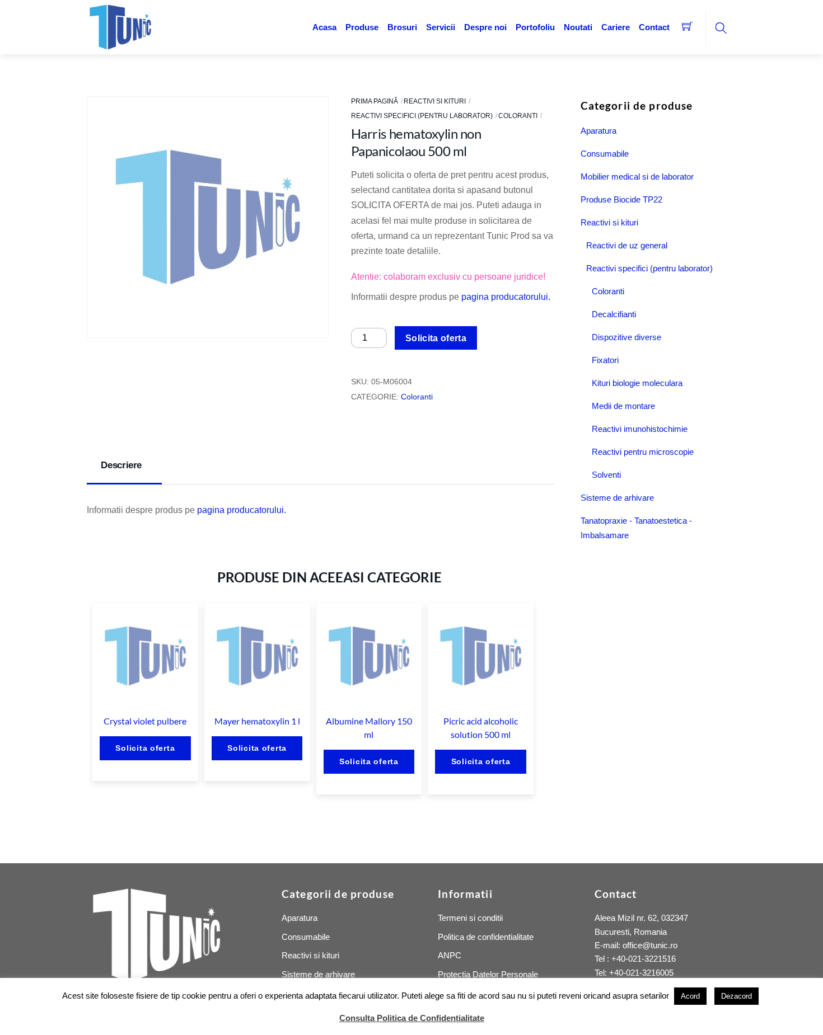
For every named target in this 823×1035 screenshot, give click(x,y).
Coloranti (517, 116)
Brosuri (402, 27)
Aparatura (598, 130)
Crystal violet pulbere (145, 721)
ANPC (449, 955)
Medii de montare (623, 406)
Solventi (606, 474)
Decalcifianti (614, 314)
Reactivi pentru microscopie (643, 452)
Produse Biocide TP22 (621, 199)
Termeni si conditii (470, 918)
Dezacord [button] (736, 996)
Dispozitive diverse (626, 337)
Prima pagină (374, 101)
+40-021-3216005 (641, 972)
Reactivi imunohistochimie (640, 429)
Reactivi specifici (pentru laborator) (422, 116)
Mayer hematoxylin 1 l (257, 721)
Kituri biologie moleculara (637, 383)
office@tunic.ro (650, 945)
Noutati (578, 27)
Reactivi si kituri (435, 101)
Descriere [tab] (121, 465)
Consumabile (605, 153)
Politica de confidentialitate (486, 937)
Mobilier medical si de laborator (637, 176)
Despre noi (485, 27)
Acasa (324, 27)
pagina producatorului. (505, 297)
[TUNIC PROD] (120, 26)
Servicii (440, 27)
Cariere (615, 27)
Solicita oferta (435, 338)
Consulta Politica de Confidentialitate (411, 1018)
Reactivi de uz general (626, 245)
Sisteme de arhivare (617, 497)
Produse (361, 27)
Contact (654, 27)
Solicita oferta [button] (145, 748)
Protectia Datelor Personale (488, 974)
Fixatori (605, 360)
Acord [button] (690, 996)
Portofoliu (535, 27)
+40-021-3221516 (643, 958)
